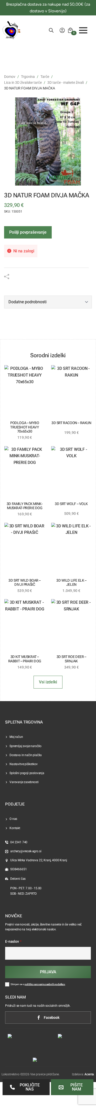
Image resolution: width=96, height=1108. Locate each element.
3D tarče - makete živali (65, 82)
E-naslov (13, 942)
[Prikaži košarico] (70, 30)
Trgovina (28, 77)
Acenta (89, 1074)
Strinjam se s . (38, 984)
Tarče (44, 77)
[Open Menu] (83, 30)
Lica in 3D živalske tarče (23, 82)
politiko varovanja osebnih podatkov (45, 984)
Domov (9, 77)
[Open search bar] (51, 30)
